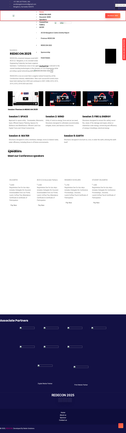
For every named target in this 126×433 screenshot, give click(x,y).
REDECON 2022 (46, 45)
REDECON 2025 (45, 14)
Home (41, 12)
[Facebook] (60, 400)
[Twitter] (69, 400)
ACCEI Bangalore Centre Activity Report (55, 33)
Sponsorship (45, 52)
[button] (116, 2)
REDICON (9, 428)
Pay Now (14, 205)
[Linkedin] (110, 4)
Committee (43, 22)
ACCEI (41, 27)
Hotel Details (45, 58)
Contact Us (43, 66)
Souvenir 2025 (45, 17)
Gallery (42, 25)
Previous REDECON (48, 38)
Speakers (43, 20)
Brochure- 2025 (113, 15)
